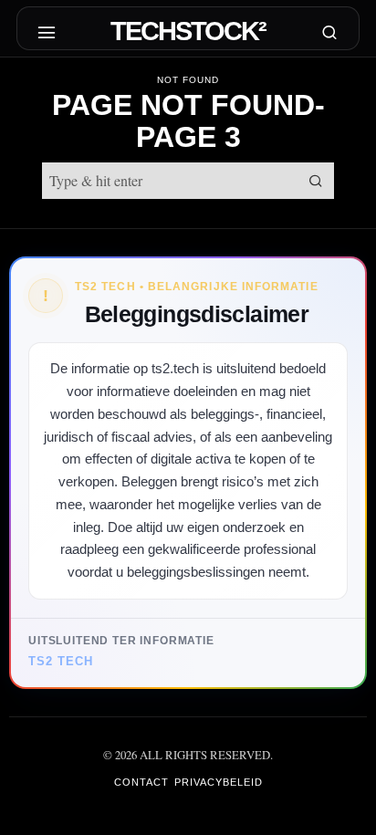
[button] (316, 180)
